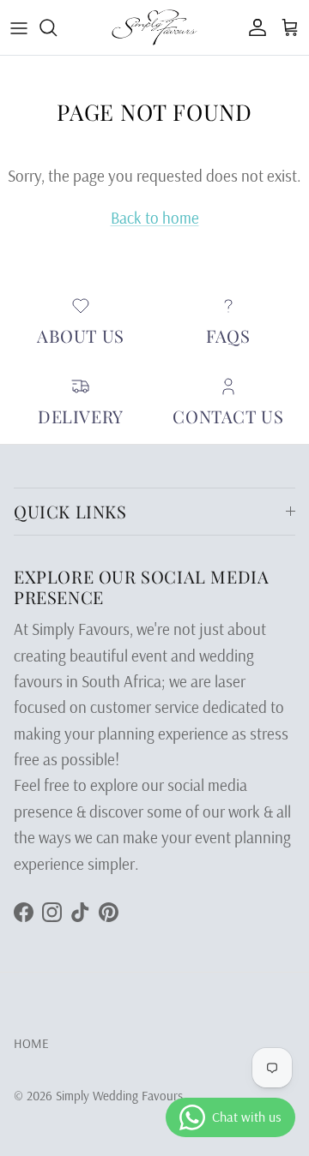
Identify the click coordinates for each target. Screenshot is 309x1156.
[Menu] (19, 27)
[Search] (57, 27)
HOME (31, 1043)
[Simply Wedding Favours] (154, 27)
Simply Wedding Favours (119, 1095)
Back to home (155, 217)
